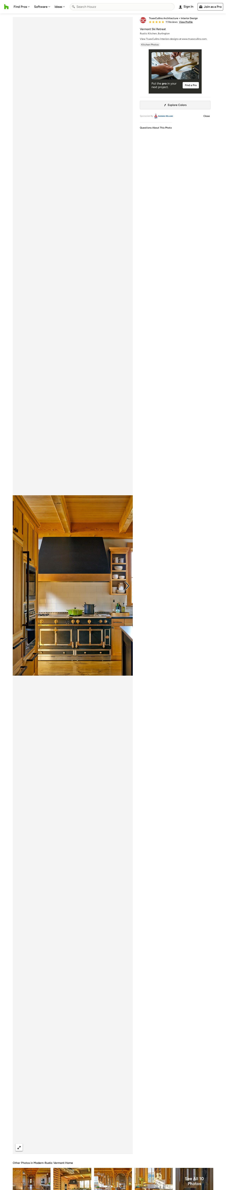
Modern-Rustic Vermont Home (53, 1163)
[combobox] (122, 6)
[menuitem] (21, 7)
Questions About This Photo (156, 127)
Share (66, 1147)
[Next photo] (127, 585)
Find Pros (20, 7)
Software (40, 7)
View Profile (186, 22)
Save (84, 1147)
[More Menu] (126, 1147)
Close (206, 116)
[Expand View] (19, 1147)
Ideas (58, 7)
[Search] (73, 6)
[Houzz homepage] (6, 7)
